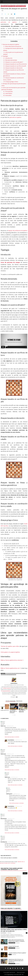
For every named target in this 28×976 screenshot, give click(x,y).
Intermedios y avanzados (20, 6)
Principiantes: (8, 91)
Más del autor (19, 701)
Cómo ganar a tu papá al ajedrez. (10, 652)
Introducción (7, 58)
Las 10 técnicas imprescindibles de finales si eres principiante (13, 711)
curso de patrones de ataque (10, 262)
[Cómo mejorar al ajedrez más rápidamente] (23, 706)
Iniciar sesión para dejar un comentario (12, 736)
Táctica (10, 674)
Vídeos (14, 674)
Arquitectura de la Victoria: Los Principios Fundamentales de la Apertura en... (15, 961)
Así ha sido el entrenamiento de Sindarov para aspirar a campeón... (16, 940)
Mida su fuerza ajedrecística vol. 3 (11, 668)
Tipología (4, 56)
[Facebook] (2, 14)
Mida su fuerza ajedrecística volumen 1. (12, 660)
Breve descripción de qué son (12, 46)
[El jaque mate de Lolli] (5, 706)
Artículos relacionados (11, 701)
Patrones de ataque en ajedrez (10, 44)
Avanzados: (7, 95)
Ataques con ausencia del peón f (13, 62)
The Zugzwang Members (5, 691)
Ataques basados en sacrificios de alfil (14, 66)
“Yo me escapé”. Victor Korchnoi (9, 972)
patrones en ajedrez (9, 22)
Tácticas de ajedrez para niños (10, 646)
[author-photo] (14, 680)
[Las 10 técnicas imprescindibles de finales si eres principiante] (14, 706)
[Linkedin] (10, 968)
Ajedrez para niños (9, 673)
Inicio (1, 4)
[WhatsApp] (8, 14)
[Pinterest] (13, 968)
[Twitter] (5, 14)
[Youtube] (17, 697)
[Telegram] (14, 14)
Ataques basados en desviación (12, 68)
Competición (16, 673)
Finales (10, 954)
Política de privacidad (21, 972)
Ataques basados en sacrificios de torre (15, 64)
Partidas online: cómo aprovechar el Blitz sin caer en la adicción (14, 930)
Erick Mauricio (4, 842)
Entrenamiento (22, 673)
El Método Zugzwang (7, 688)
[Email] (11, 14)
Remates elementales (10, 60)
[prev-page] (13, 715)
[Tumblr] (13, 697)
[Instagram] (8, 968)
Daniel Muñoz (14, 683)
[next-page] (14, 715)
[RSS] (15, 968)
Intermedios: (7, 93)
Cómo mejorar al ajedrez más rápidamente (22, 711)
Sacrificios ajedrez (4, 674)
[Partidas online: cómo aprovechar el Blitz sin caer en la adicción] (14, 919)
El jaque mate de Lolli (5, 710)
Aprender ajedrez (6, 4)
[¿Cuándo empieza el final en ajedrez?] (4, 954)
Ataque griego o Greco (10, 81)
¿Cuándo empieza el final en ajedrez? (17, 952)
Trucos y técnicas (13, 4)
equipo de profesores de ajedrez (17, 230)
